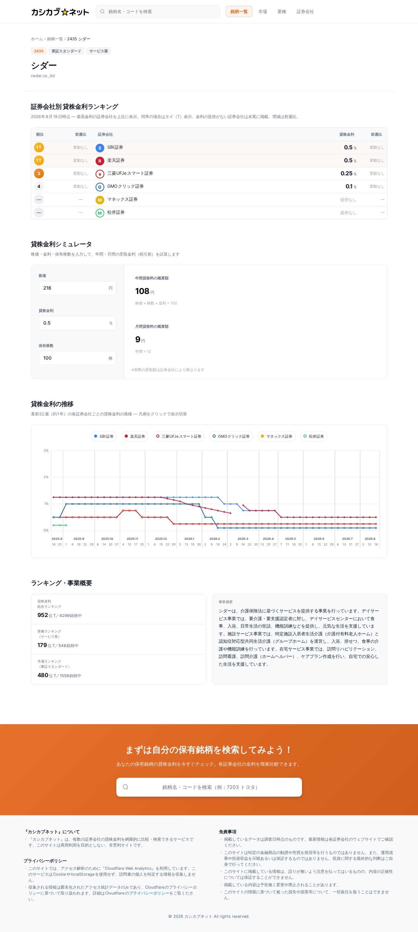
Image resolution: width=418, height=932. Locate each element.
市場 (262, 11)
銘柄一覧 (239, 11)
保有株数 (46, 345)
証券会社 (305, 11)
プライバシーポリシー (149, 893)
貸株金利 (46, 310)
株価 (42, 275)
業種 (282, 11)
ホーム (37, 38)
